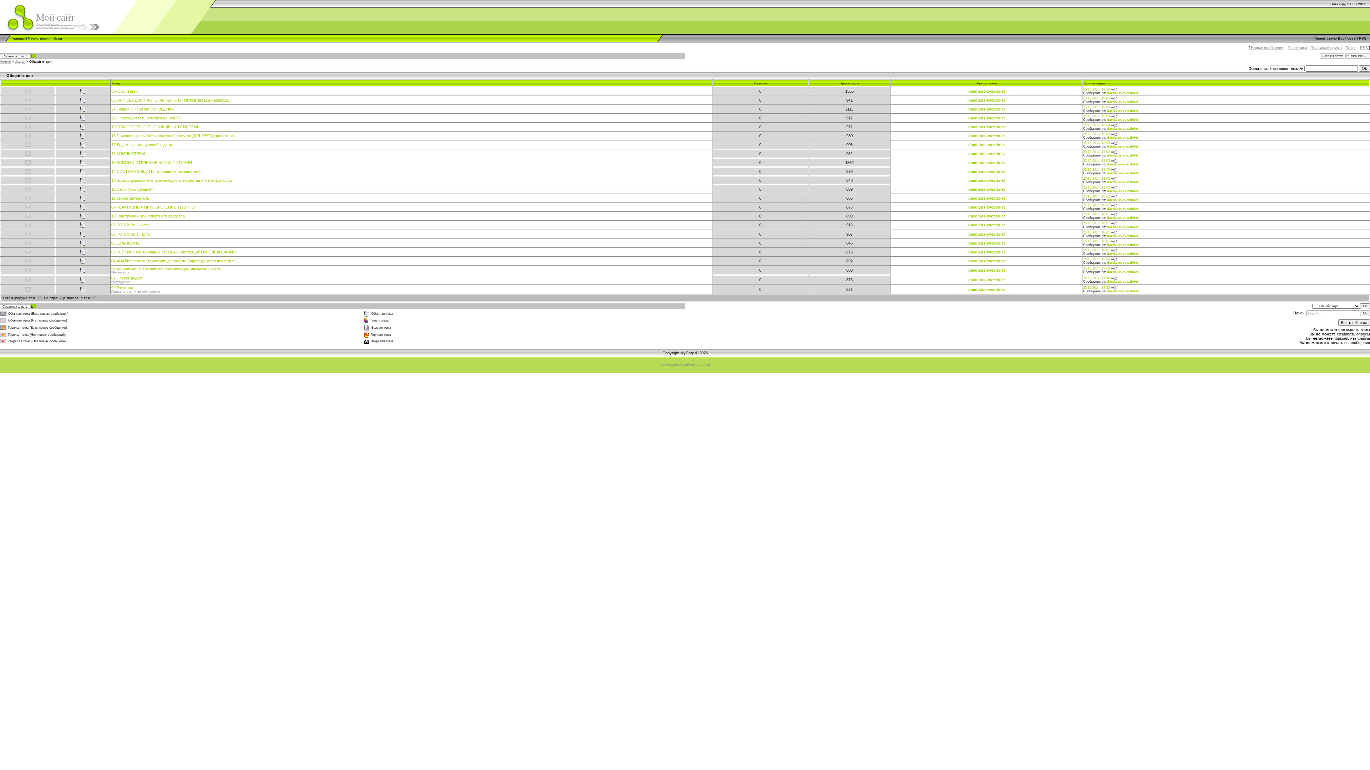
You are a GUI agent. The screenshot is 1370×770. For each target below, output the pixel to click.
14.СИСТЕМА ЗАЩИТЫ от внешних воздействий (156, 171)
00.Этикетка (122, 288)
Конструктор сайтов (677, 365)
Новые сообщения (1267, 48)
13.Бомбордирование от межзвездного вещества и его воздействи (171, 180)
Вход (58, 38)
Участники (1297, 48)
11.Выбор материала (130, 198)
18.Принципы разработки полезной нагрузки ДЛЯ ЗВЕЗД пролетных (172, 136)
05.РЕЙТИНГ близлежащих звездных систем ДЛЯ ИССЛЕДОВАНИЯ (173, 252)
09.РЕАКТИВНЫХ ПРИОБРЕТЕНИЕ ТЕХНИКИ (153, 207)
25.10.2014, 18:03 (1096, 134)
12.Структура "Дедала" (132, 189)
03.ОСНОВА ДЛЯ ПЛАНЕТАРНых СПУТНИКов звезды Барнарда (170, 100)
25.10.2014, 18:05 (1096, 98)
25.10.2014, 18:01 (1096, 214)
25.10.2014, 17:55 (1096, 287)
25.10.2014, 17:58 (1096, 278)
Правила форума (1326, 48)
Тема (116, 83)
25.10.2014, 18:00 (1096, 259)
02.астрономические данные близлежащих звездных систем (166, 268)
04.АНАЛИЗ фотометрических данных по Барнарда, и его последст (172, 261)
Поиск (1350, 48)
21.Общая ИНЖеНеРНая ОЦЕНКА (142, 109)
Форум (5, 61)
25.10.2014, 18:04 (1096, 107)
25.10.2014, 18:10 (1096, 89)
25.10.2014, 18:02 (1096, 178)
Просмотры (849, 83)
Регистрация (39, 38)
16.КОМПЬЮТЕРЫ (128, 154)
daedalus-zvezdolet (986, 91)
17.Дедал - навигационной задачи (141, 145)
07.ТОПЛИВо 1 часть (130, 234)
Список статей (124, 91)
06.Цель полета (125, 243)
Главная (18, 38)
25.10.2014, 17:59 (1096, 268)
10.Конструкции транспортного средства (148, 216)
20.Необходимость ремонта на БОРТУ (146, 118)
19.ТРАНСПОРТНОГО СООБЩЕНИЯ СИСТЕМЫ (156, 127)
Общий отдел (40, 61)
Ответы (760, 83)
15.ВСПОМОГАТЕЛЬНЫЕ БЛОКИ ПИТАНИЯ (151, 162)
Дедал (20, 61)
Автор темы (986, 83)
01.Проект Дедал (126, 278)
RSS (1362, 38)
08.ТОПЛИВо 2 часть (130, 225)
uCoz (706, 365)
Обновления (1094, 83)
